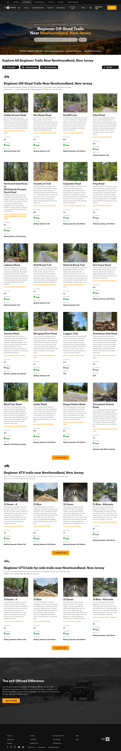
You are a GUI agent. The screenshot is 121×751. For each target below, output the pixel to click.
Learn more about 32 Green (75, 514)
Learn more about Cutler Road (45, 416)
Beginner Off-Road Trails (42, 24)
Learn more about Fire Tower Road (105, 275)
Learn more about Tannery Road (16, 344)
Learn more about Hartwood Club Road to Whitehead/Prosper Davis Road (16, 200)
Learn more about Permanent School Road (105, 416)
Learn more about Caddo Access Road (16, 125)
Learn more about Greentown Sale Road (105, 344)
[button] (10, 67)
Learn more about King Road (105, 200)
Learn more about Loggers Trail (75, 344)
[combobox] (57, 40)
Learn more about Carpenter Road (75, 200)
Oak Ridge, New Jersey (92, 51)
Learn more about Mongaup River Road (45, 344)
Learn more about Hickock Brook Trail (75, 275)
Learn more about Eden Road (105, 125)
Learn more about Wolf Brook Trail (45, 275)
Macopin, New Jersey (74, 51)
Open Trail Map (11, 701)
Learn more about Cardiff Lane (75, 125)
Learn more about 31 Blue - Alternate (105, 514)
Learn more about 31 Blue (45, 514)
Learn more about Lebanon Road (16, 275)
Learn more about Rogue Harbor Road (75, 416)
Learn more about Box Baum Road (45, 125)
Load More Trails (60, 457)
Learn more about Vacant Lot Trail (45, 200)
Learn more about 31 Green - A (16, 514)
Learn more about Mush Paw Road (16, 416)
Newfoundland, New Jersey (54, 51)
